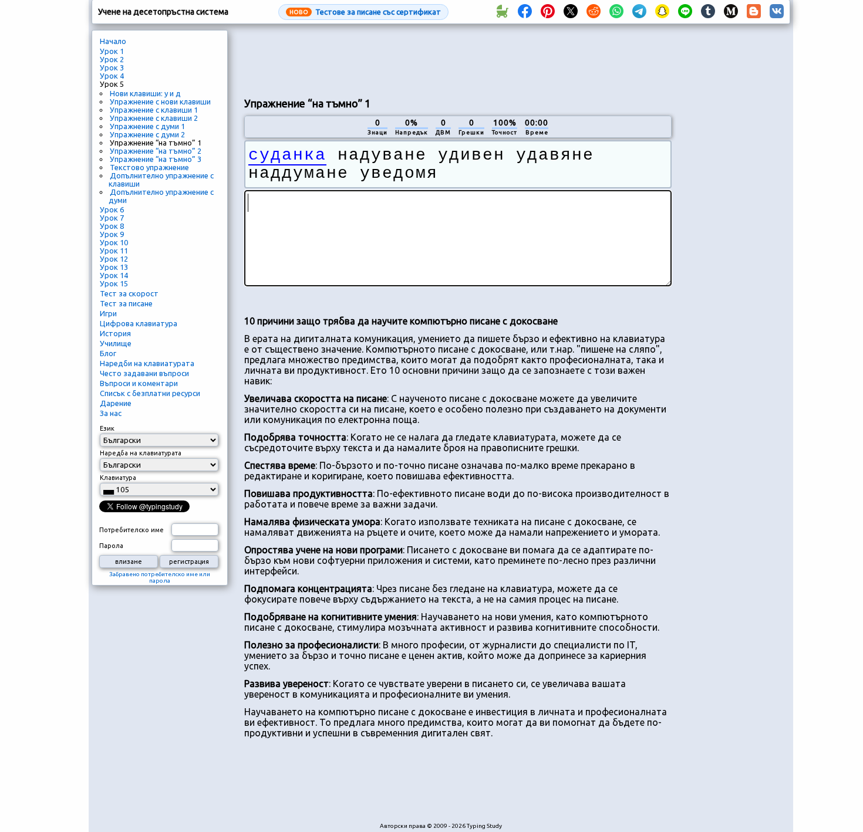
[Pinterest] (548, 11)
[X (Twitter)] (571, 11)
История (115, 333)
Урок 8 (112, 226)
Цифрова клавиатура (138, 323)
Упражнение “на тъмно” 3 (155, 159)
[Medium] (731, 11)
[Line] (685, 11)
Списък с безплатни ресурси (150, 393)
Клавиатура (118, 477)
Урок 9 (112, 234)
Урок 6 (112, 209)
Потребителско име (131, 529)
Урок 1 (112, 51)
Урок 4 (112, 76)
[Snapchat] (662, 11)
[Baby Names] (502, 11)
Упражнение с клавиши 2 (154, 118)
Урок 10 (114, 242)
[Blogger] (754, 11)
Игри (108, 313)
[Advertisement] (458, 59)
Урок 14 (114, 275)
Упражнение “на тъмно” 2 (155, 151)
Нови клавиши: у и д (145, 93)
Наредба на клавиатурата (140, 452)
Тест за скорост (129, 293)
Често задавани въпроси (144, 373)
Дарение (116, 403)
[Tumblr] (708, 11)
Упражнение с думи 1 (147, 126)
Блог (108, 353)
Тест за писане (126, 303)
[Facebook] (525, 11)
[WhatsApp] (616, 11)
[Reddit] (593, 11)
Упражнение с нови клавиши (160, 101)
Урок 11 (114, 250)
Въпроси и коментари (139, 383)
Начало (113, 41)
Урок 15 (114, 283)
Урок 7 (112, 218)
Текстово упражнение (149, 167)
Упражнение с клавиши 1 (154, 110)
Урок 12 (114, 259)
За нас (111, 413)
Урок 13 (114, 267)
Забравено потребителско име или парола (159, 577)
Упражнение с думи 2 (147, 134)
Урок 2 (112, 59)
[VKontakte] (777, 11)
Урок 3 (112, 67)
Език (107, 428)
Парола (111, 545)
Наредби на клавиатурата (147, 363)
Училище (116, 343)
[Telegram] (639, 11)
